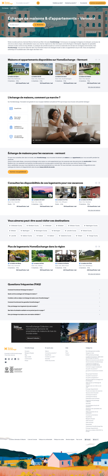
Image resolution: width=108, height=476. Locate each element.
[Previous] (96, 60)
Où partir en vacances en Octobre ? (94, 371)
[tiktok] (12, 359)
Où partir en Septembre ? (92, 377)
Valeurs (47, 351)
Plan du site (79, 439)
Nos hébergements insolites (93, 351)
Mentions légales (70, 439)
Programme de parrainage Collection (92, 401)
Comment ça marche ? (70, 3)
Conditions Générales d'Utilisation (17, 439)
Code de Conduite (32, 439)
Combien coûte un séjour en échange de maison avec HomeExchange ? (28, 298)
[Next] (99, 60)
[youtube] (5, 362)
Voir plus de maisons (94, 87)
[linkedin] (15, 359)
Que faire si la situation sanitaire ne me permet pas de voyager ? (26, 310)
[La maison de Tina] (65, 197)
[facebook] (5, 359)
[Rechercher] (38, 3)
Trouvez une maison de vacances (94, 391)
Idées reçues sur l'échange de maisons (93, 383)
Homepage (5, 8)
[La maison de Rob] (42, 260)
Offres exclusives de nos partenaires (92, 412)
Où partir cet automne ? (92, 368)
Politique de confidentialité (45, 439)
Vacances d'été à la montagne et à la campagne (94, 380)
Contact (67, 355)
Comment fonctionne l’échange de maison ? (20, 290)
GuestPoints (48, 355)
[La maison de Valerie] (89, 74)
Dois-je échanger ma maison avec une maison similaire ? (24, 314)
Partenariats (89, 424)
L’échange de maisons (91, 394)
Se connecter (83, 3)
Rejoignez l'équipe (90, 418)
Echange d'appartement (92, 389)
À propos (27, 351)
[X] (18, 359)
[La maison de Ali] (42, 74)
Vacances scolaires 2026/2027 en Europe (94, 430)
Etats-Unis (13, 8)
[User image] (26, 72)
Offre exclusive (89, 420)
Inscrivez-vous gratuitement (97, 3)
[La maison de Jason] (65, 74)
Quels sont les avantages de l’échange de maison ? (22, 294)
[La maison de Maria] (18, 260)
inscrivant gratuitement (45, 165)
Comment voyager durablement (94, 367)
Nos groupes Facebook (92, 374)
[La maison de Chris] (89, 260)
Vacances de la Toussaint (92, 392)
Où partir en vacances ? (92, 375)
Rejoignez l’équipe (29, 353)
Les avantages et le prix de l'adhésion (92, 406)
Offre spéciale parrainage (92, 355)
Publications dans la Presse (92, 398)
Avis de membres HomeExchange (94, 362)
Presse (26, 360)
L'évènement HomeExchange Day (94, 426)
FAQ (66, 351)
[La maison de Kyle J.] (18, 74)
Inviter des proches (50, 360)
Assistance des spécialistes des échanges (94, 409)
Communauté (28, 358)
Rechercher (40, 25)
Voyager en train (90, 353)
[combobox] (27, 3)
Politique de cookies (59, 439)
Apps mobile (28, 356)
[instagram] (9, 359)
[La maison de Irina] (18, 197)
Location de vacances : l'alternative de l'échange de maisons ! (94, 357)
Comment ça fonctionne (92, 415)
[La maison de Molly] (89, 197)
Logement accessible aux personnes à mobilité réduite (93, 364)
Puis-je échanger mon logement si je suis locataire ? (23, 306)
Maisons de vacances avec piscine (94, 360)
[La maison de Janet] (42, 197)
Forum (67, 353)
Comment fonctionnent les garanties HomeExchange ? (24, 302)
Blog (26, 355)
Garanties (47, 358)
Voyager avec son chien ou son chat (93, 386)
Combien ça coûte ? (58, 3)
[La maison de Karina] (65, 260)
